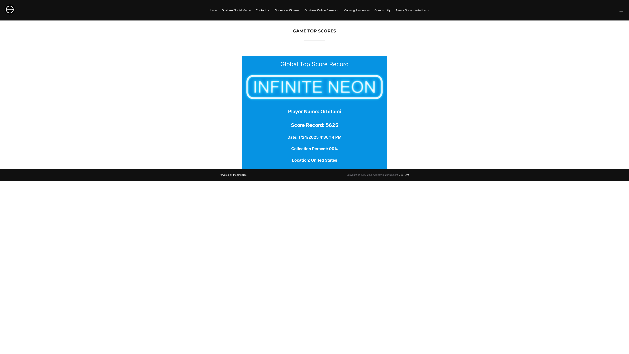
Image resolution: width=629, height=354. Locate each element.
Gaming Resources (357, 10)
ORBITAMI (404, 174)
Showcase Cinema (287, 10)
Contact (261, 10)
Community (382, 10)
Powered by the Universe (233, 174)
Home (213, 10)
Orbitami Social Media (236, 10)
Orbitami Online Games (320, 10)
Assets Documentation (410, 10)
